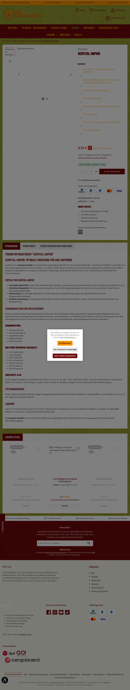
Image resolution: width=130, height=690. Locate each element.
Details (26, 506)
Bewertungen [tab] (29, 246)
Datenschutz (74, 674)
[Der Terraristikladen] (15, 41)
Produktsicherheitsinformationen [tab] (56, 246)
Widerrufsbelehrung (115, 674)
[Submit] (88, 543)
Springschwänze (26, 479)
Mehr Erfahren (97, 587)
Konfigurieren (65, 343)
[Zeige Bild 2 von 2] (47, 99)
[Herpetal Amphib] (45, 74)
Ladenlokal (96, 580)
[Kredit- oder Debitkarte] (114, 191)
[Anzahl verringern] (80, 171)
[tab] (11, 246)
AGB (93, 552)
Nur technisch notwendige (65, 349)
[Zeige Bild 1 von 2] (43, 99)
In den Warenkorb (112, 171)
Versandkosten (58, 682)
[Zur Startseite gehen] (23, 14)
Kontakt (94, 576)
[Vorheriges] (19, 74)
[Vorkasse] (82, 191)
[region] (39, 74)
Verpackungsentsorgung (65, 677)
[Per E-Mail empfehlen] (80, 232)
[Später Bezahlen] (100, 191)
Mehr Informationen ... (68, 337)
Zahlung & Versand (99, 591)
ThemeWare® (87, 685)
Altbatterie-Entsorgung (38, 674)
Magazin (95, 584)
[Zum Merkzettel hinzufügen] (39, 448)
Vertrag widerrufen (13, 674)
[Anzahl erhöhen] (91, 171)
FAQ (93, 573)
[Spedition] (21, 660)
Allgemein (94, 566)
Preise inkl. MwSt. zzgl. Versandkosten (92, 158)
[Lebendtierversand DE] (21, 653)
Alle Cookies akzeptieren (65, 356)
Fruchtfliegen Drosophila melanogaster (65, 480)
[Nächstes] (71, 74)
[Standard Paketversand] (9, 653)
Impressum (86, 674)
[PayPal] (91, 191)
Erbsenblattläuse (104, 479)
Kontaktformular (24, 634)
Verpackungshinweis (58, 674)
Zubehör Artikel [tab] (12, 437)
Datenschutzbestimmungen (55, 552)
